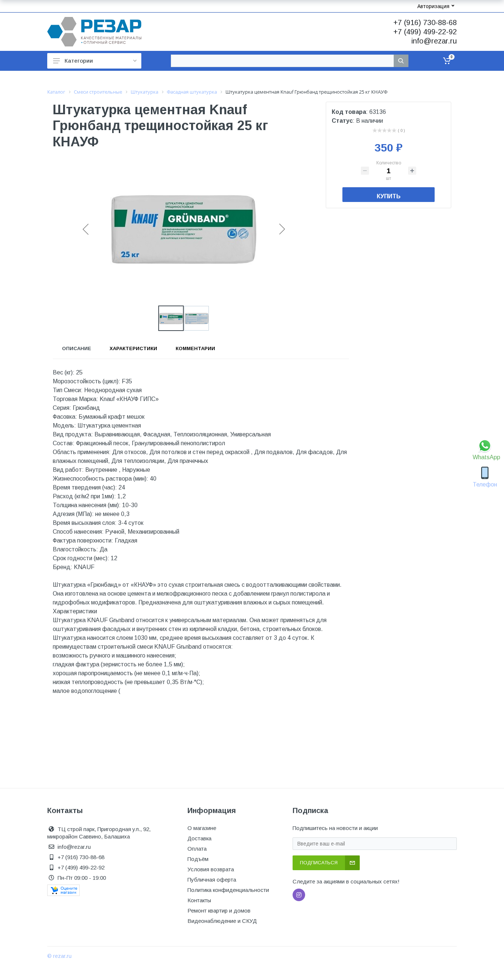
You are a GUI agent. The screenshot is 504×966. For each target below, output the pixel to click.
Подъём (197, 859)
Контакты (199, 900)
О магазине (201, 828)
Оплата (197, 848)
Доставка (199, 838)
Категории (79, 60)
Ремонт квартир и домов (219, 910)
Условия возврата (210, 869)
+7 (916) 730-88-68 (425, 22)
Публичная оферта (211, 879)
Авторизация (433, 6)
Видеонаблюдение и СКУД (222, 921)
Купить (389, 196)
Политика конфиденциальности (228, 890)
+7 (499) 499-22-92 (425, 32)
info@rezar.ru (434, 41)
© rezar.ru (59, 956)
